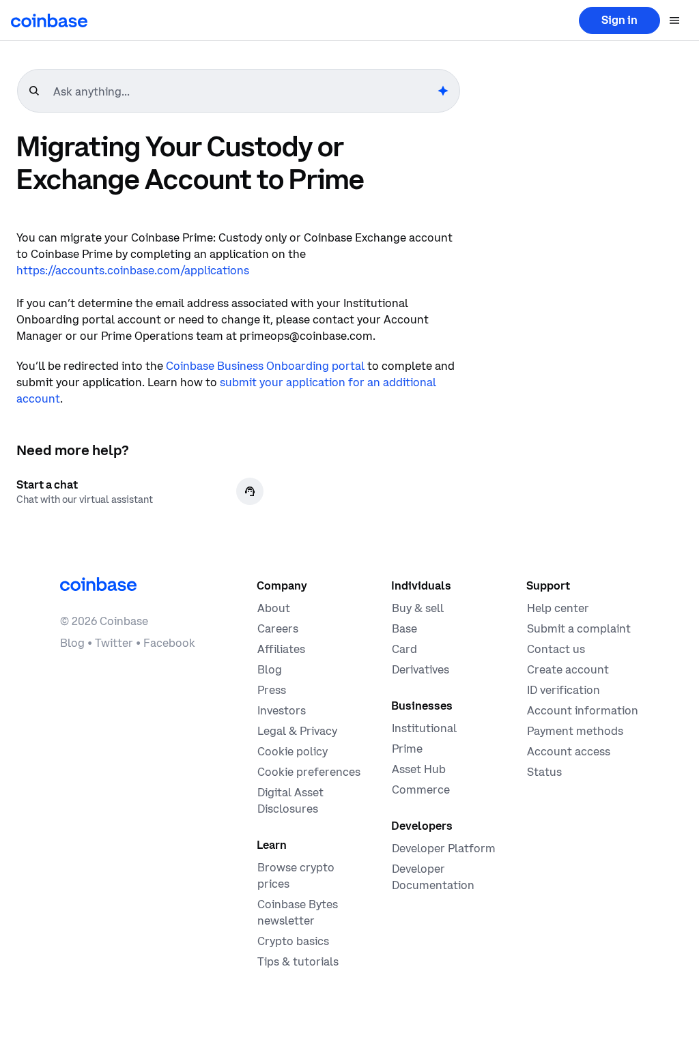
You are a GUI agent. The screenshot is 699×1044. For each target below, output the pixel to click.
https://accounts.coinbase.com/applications (132, 270)
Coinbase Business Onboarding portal (265, 366)
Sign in (619, 20)
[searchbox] (244, 91)
